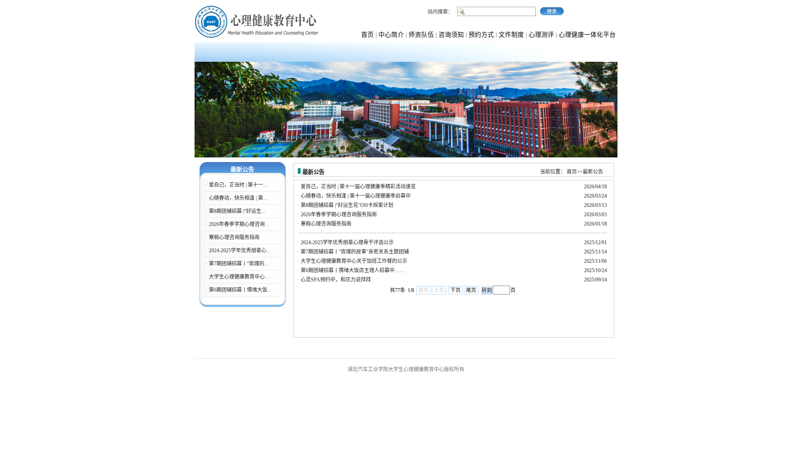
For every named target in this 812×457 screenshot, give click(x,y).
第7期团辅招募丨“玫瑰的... (238, 264)
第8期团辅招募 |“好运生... (237, 211)
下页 (455, 290)
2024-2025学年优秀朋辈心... (239, 250)
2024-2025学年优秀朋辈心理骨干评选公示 (347, 242)
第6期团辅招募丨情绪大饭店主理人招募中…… (353, 270)
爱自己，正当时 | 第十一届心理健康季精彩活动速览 (358, 187)
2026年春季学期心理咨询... (239, 224)
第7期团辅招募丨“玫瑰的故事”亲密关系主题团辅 (355, 252)
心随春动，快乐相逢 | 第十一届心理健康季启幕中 (356, 196)
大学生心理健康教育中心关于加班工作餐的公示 (354, 261)
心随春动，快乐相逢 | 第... (238, 198)
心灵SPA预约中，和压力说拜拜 (336, 280)
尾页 (471, 290)
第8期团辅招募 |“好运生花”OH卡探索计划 (347, 205)
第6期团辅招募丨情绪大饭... (240, 290)
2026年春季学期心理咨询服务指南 (339, 214)
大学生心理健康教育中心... (239, 277)
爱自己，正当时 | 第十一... (238, 185)
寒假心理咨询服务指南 (234, 237)
